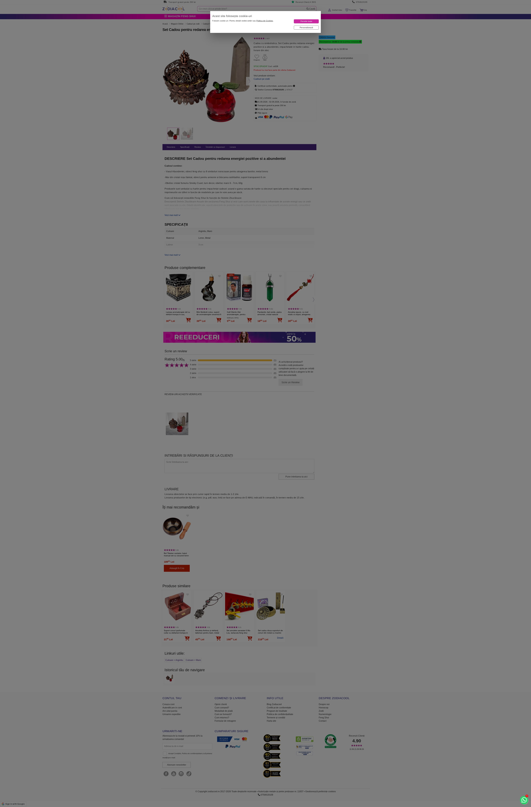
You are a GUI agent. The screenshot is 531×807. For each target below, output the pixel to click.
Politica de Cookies (264, 21)
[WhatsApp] (524, 800)
